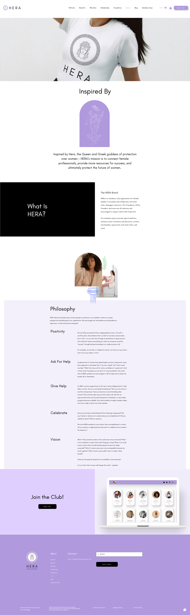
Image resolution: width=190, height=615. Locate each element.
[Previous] (11, 49)
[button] (170, 7)
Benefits (53, 563)
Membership (54, 569)
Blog (52, 579)
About (52, 576)
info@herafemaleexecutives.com (81, 559)
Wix (29, 610)
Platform (53, 560)
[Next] (179, 49)
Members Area (55, 582)
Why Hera (53, 566)
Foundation (54, 573)
